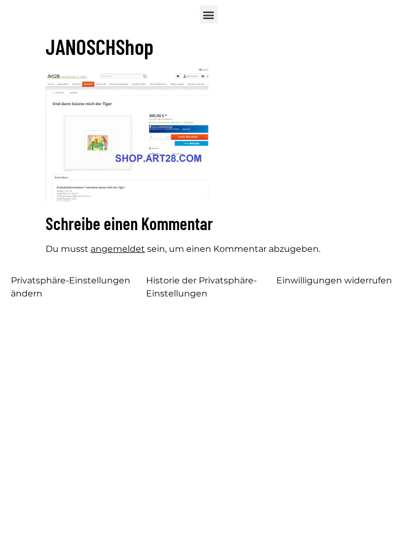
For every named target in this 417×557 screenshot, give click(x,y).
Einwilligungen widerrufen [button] (334, 280)
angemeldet (118, 249)
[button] (209, 14)
